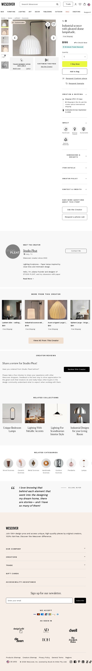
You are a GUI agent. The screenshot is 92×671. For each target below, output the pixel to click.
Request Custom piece (76, 78)
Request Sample (76, 83)
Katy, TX (29, 254)
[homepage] (9, 4)
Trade (68, 4)
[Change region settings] (89, 4)
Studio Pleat (30, 250)
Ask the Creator (74, 209)
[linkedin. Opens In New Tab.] (83, 662)
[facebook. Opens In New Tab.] (75, 662)
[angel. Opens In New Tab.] (87, 662)
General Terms (57, 657)
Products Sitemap (13, 657)
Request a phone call (75, 217)
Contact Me (76, 251)
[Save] (54, 24)
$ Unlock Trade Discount (74, 47)
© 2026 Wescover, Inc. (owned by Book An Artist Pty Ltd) (43, 662)
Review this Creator (77, 369)
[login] (75, 4)
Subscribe (80, 601)
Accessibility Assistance (21, 582)
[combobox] (40, 4)
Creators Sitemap (30, 657)
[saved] (80, 4)
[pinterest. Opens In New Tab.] (79, 662)
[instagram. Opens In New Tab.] (71, 662)
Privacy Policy (44, 657)
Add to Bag (74, 71)
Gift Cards (12, 573)
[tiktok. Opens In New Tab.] (90, 661)
